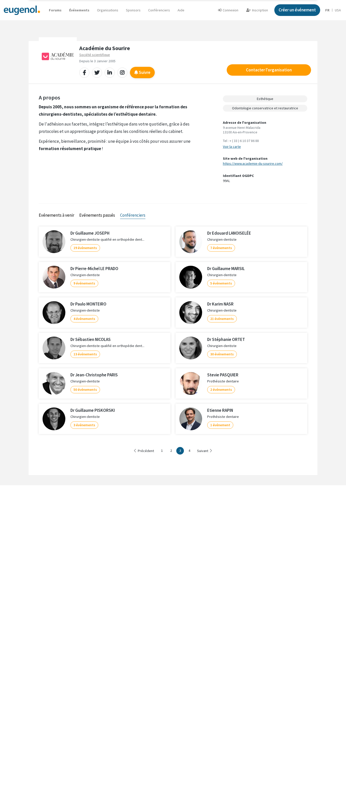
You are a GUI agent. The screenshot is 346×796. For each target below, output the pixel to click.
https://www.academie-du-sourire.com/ (253, 163)
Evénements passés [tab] (97, 215)
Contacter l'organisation (269, 70)
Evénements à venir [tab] (56, 215)
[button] (181, 10)
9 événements (84, 283)
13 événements (85, 354)
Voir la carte (232, 146)
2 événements (221, 389)
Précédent (146, 450)
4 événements (84, 318)
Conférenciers (159, 10)
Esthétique (265, 98)
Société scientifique (94, 54)
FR (327, 10)
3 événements (84, 425)
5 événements (221, 283)
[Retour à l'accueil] (22, 10)
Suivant (202, 450)
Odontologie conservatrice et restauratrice (265, 108)
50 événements (85, 389)
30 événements (222, 354)
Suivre (144, 72)
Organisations (107, 10)
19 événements (85, 248)
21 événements (222, 318)
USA (338, 10)
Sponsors (133, 10)
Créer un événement (297, 10)
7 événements (221, 248)
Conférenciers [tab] (132, 215)
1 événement (220, 425)
